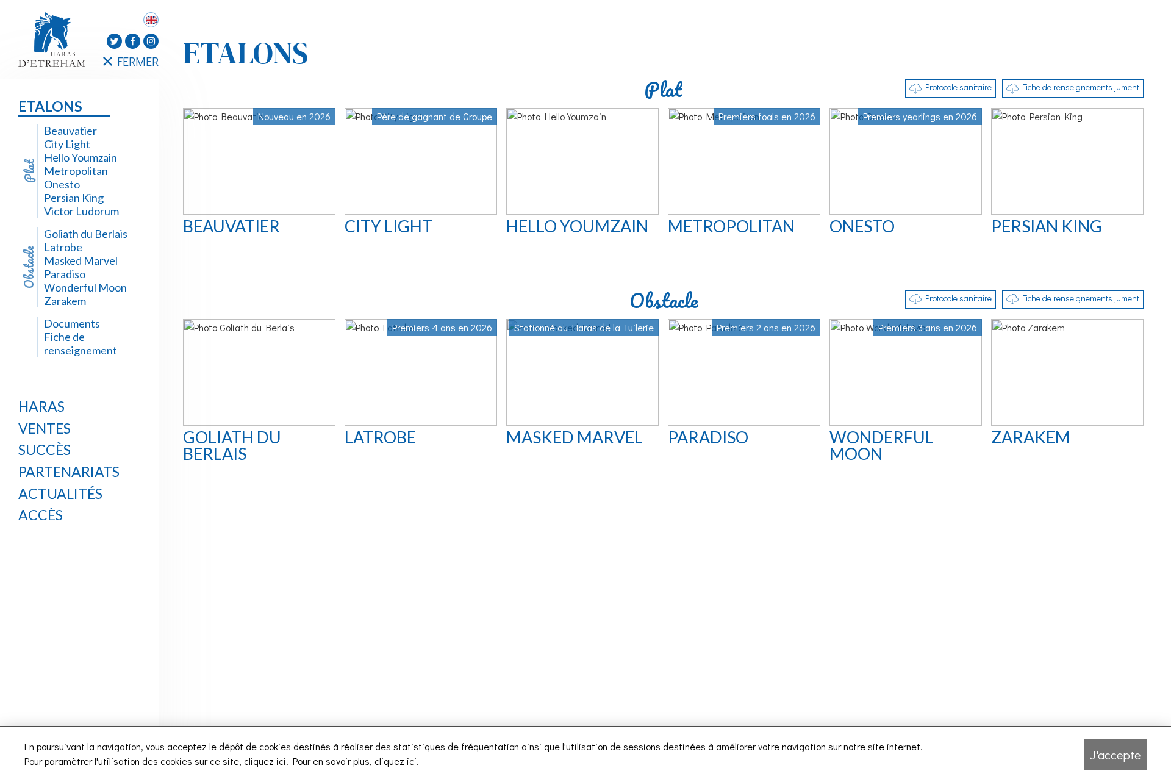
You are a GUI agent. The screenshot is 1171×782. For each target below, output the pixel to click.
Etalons (50, 106)
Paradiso (64, 274)
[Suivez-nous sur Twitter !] (114, 41)
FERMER (138, 61)
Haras (41, 406)
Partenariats (69, 471)
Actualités (60, 493)
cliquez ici (265, 761)
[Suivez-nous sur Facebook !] (132, 41)
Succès (44, 449)
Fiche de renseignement (80, 343)
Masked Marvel (81, 260)
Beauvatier (70, 130)
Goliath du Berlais (85, 233)
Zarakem (65, 300)
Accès (40, 514)
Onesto (62, 184)
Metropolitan (76, 171)
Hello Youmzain (80, 157)
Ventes (44, 428)
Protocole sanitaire (958, 87)
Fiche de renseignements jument (1080, 87)
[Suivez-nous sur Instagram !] (151, 41)
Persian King (74, 197)
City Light (67, 144)
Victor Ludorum (81, 211)
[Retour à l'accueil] (54, 39)
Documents (72, 323)
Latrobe (63, 247)
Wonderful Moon (85, 287)
